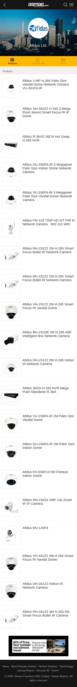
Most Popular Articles (23, 666)
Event (55, 670)
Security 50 (43, 670)
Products (12, 63)
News (63, 63)
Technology (66, 666)
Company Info (38, 63)
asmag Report (25, 670)
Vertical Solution (47, 666)
